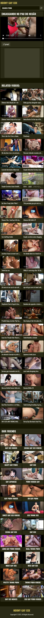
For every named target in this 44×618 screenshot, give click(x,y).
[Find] (41, 8)
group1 (7, 44)
